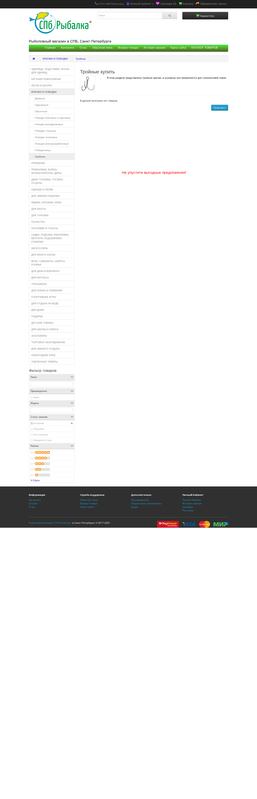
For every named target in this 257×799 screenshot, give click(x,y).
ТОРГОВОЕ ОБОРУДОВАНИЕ (48, 342)
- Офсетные (39, 111)
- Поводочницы (41, 150)
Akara (36, 397)
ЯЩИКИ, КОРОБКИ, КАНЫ (46, 202)
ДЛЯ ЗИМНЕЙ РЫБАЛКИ (45, 196)
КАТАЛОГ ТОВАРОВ (204, 47)
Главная (50, 47)
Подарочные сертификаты (146, 503)
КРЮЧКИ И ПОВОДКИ (55, 58)
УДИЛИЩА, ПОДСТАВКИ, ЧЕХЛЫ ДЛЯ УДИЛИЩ (50, 70)
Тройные (81, 58)
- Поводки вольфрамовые (47, 124)
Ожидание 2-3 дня (43, 440)
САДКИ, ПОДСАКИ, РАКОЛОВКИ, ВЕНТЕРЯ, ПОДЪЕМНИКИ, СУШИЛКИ (50, 238)
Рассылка (187, 510)
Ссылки (33, 503)
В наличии (39, 423)
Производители (140, 499)
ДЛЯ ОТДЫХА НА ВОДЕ (45, 303)
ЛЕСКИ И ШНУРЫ (41, 85)
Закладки (187, 506)
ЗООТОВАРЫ (39, 335)
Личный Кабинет (191, 499)
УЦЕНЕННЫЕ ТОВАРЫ (44, 361)
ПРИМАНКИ (38, 163)
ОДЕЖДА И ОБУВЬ (42, 189)
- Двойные (38, 98)
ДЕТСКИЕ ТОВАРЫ (42, 322)
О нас (83, 47)
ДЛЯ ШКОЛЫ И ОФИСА (44, 329)
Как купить (67, 47)
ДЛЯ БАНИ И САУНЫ (43, 254)
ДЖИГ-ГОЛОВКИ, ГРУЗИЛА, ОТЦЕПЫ (47, 181)
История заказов (154, 47)
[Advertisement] (128, 510)
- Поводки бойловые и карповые (50, 117)
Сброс (36, 480)
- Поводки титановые (44, 137)
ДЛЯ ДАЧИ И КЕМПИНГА (45, 271)
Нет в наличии (41, 434)
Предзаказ (39, 428)
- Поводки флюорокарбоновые (50, 143)
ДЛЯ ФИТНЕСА (40, 277)
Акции (134, 506)
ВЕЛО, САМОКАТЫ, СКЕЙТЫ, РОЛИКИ (48, 262)
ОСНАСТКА (38, 221)
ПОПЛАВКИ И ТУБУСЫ (44, 228)
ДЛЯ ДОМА (37, 309)
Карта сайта (178, 47)
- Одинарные (39, 104)
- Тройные (38, 156)
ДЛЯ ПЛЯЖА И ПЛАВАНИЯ (46, 290)
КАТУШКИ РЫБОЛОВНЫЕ (46, 79)
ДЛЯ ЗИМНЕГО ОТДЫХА (45, 348)
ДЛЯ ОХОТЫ (38, 208)
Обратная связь (102, 47)
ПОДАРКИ (37, 316)
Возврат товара (128, 47)
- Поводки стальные (43, 130)
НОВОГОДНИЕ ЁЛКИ (43, 355)
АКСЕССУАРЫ (39, 248)
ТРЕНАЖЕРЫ (39, 284)
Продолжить (219, 107)
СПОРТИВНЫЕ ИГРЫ (43, 297)
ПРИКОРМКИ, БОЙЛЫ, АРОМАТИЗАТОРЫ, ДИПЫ (46, 171)
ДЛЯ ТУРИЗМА (39, 215)
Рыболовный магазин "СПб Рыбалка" (50, 522)
